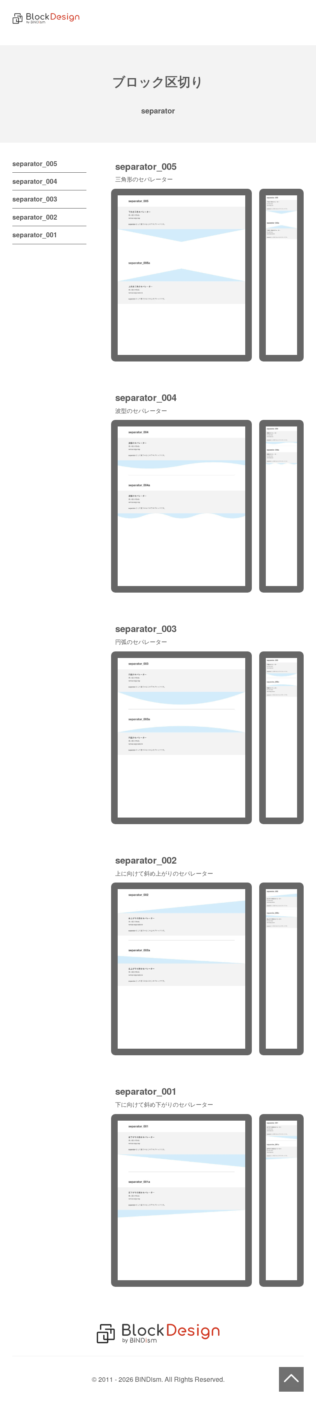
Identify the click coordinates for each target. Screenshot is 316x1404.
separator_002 (34, 217)
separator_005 (34, 163)
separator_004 (34, 181)
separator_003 (34, 199)
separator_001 (34, 234)
